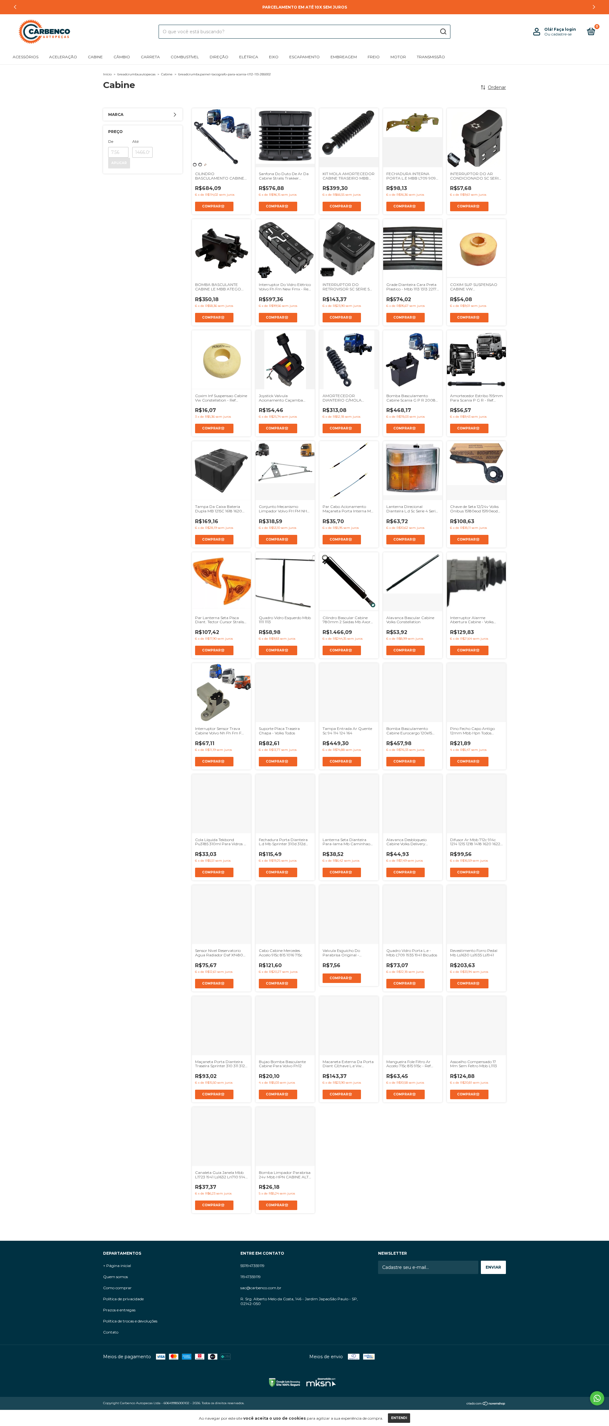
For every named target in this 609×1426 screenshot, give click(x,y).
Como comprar (117, 1287)
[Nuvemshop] (486, 1404)
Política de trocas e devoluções (130, 1321)
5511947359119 (252, 1265)
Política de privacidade (123, 1298)
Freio (374, 56)
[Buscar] (443, 31)
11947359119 (250, 1276)
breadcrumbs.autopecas (136, 74)
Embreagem (344, 56)
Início (107, 74)
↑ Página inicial (117, 1265)
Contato (110, 1332)
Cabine (95, 56)
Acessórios (25, 56)
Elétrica (248, 56)
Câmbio (122, 56)
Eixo (273, 56)
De (110, 141)
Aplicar (119, 163)
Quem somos (115, 1276)
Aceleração (63, 56)
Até (135, 141)
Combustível (185, 56)
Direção (219, 56)
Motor (398, 56)
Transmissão (431, 56)
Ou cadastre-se (558, 34)
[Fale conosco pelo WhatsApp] (597, 1398)
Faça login (565, 29)
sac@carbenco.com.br (260, 1287)
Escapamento (304, 56)
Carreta (150, 56)
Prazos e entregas (119, 1310)
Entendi (399, 1418)
